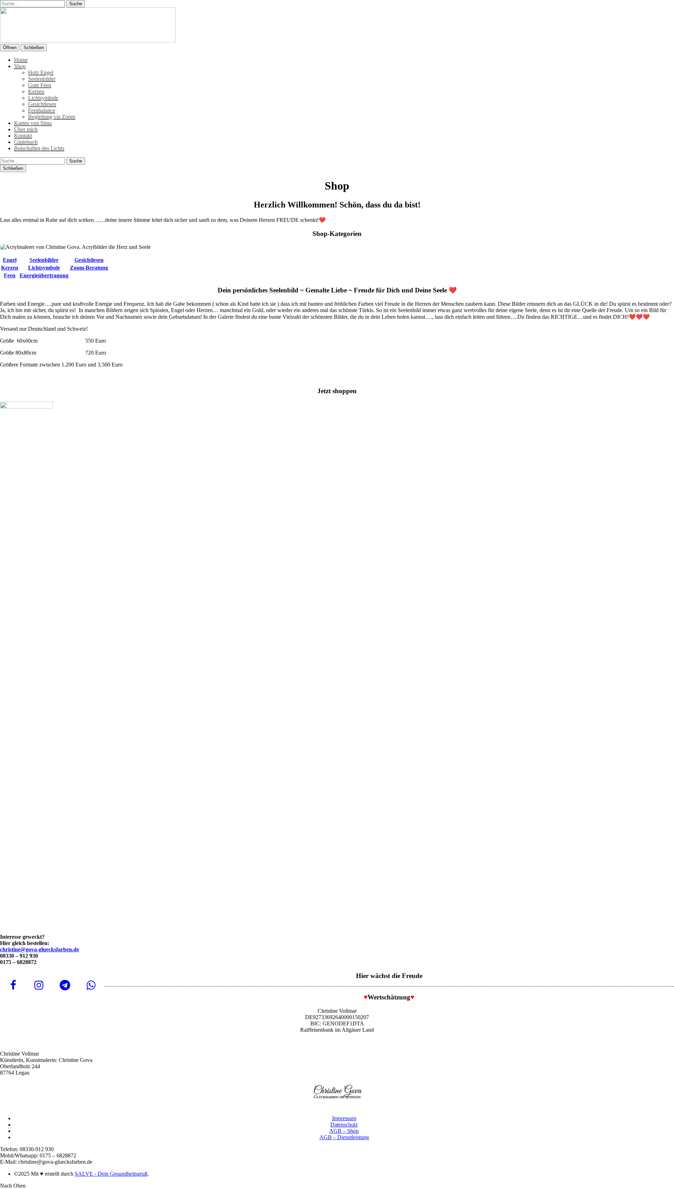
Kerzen (36, 91)
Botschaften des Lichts (39, 148)
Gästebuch (26, 142)
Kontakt (23, 136)
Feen (9, 275)
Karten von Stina (33, 123)
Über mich (26, 129)
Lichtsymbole (43, 98)
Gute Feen (39, 85)
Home (21, 60)
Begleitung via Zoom (51, 117)
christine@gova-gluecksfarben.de (39, 949)
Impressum (344, 1118)
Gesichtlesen (42, 104)
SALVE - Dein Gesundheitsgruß (111, 1174)
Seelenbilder (41, 79)
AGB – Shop (344, 1131)
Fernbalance (41, 110)
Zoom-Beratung (89, 268)
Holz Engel (40, 72)
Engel (9, 260)
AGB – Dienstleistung (344, 1137)
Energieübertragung (44, 275)
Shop (20, 66)
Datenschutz (344, 1125)
